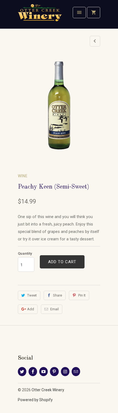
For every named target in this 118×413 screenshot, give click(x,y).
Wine (23, 176)
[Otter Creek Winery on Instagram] (65, 371)
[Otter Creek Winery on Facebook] (33, 371)
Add (30, 309)
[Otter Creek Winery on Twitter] (22, 371)
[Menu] (79, 12)
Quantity (25, 253)
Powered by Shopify (35, 400)
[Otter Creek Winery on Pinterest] (54, 371)
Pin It (82, 295)
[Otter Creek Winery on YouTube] (43, 371)
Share (57, 295)
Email (54, 309)
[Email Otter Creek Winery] (76, 371)
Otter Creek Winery (48, 390)
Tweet (32, 295)
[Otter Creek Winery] (40, 16)
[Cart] (93, 12)
